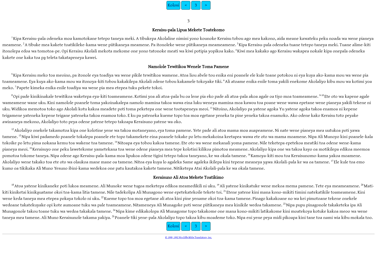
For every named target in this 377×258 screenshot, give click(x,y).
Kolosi (173, 5)
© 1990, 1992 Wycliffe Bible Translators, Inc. (188, 237)
